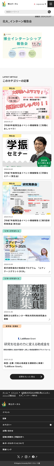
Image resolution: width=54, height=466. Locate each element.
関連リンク (7, 449)
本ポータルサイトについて (13, 443)
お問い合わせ (8, 430)
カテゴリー (7, 424)
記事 (4, 418)
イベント (6, 412)
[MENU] (50, 4)
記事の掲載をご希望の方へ (13, 437)
